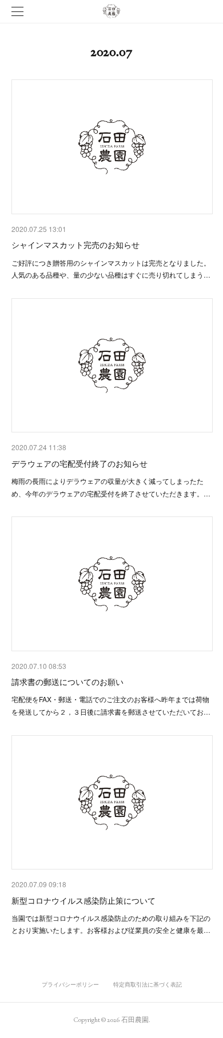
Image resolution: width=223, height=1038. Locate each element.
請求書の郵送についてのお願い (67, 681)
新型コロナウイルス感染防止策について (83, 900)
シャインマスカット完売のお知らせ (75, 244)
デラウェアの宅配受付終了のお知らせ (79, 463)
